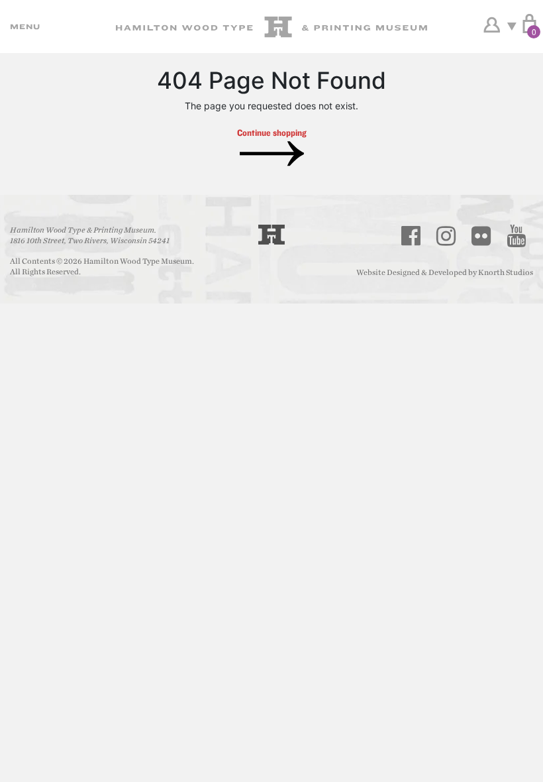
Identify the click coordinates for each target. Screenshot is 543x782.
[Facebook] (411, 236)
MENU (23, 26)
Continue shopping (272, 132)
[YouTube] (516, 236)
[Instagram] (446, 236)
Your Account (491, 25)
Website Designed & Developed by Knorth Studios (444, 272)
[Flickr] (481, 236)
